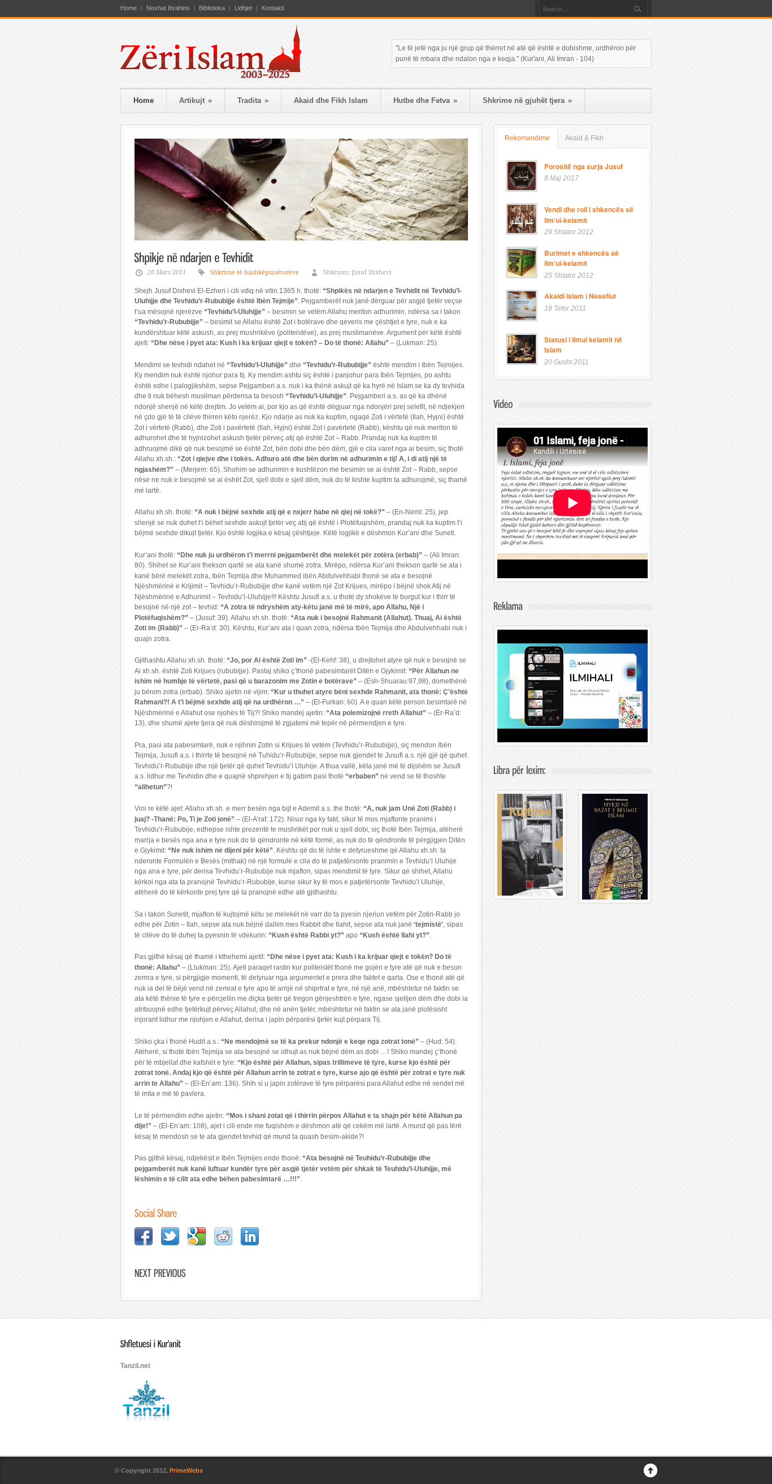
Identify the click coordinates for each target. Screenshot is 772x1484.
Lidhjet (243, 8)
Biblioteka (212, 8)
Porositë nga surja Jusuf (583, 166)
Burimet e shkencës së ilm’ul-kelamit (581, 258)
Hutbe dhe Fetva (425, 100)
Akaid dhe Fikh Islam (331, 100)
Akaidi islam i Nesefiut (580, 296)
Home (128, 8)
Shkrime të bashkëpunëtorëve (254, 272)
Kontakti (273, 8)
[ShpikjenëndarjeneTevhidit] (194, 257)
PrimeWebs (186, 1470)
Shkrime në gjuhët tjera (527, 100)
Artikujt (195, 100)
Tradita (252, 100)
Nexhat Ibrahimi (167, 8)
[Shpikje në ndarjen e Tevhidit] (301, 189)
